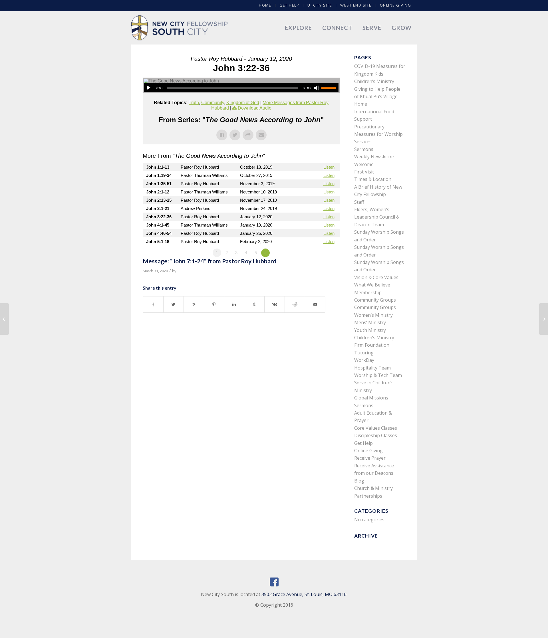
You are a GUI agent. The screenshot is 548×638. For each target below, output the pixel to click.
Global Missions (371, 398)
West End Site (356, 5)
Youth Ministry (370, 330)
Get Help (289, 5)
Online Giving (395, 5)
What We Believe (372, 285)
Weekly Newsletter (374, 157)
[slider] (330, 87)
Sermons (363, 149)
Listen (329, 167)
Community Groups (375, 300)
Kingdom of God (242, 102)
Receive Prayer (370, 458)
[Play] (148, 88)
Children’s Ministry (374, 337)
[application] (241, 87)
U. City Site (319, 5)
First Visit (364, 172)
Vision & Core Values (376, 277)
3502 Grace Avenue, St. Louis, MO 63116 (303, 594)
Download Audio (254, 108)
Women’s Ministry (373, 315)
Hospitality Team (372, 368)
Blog (359, 481)
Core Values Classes (375, 428)
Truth (194, 102)
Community (212, 102)
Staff (359, 202)
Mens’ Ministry (370, 322)
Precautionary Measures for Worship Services (378, 134)
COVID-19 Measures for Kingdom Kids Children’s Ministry (379, 73)
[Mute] (317, 88)
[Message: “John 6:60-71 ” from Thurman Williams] (4, 319)
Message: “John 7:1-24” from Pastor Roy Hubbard (209, 261)
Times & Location (372, 179)
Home (265, 5)
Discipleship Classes (375, 435)
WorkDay (364, 360)
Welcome (364, 164)
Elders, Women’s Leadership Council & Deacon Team (376, 217)
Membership (368, 292)
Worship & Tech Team (378, 375)
